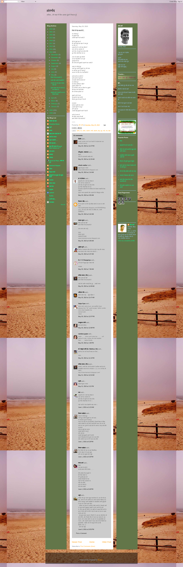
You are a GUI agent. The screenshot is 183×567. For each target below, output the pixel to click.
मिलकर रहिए (81, 201)
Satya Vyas (81, 303)
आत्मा (78, 131)
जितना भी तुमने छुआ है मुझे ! (127, 161)
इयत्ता (50, 130)
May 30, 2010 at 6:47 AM (86, 254)
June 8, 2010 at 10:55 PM (86, 529)
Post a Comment (81, 533)
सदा (79, 392)
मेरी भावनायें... (53, 143)
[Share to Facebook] (79, 128)
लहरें (50, 127)
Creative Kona (54, 124)
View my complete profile (126, 240)
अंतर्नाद (50, 10)
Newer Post (77, 542)
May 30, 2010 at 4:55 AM (86, 195)
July (52, 69)
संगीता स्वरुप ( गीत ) (83, 275)
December (55, 54)
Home (91, 542)
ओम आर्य (132, 225)
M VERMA (81, 178)
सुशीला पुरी (81, 247)
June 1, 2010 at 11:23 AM (86, 407)
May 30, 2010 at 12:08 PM (86, 328)
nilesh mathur (82, 165)
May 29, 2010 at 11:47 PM (86, 146)
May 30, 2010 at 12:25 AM (86, 159)
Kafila (51, 196)
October (54, 60)
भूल (101, 131)
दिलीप (79, 139)
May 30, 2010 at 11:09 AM (86, 286)
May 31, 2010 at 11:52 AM (86, 375)
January (54, 106)
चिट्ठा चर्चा (52, 172)
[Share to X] (77, 128)
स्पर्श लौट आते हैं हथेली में (57, 80)
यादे (104, 131)
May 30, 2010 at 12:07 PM (86, 316)
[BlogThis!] (75, 128)
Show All (63, 204)
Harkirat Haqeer (54, 165)
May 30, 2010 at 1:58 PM (86, 343)
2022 (51, 29)
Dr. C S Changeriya (84, 260)
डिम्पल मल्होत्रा (82, 413)
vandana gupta (83, 334)
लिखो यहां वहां (53, 121)
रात (106, 131)
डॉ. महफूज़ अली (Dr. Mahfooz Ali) (88, 349)
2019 (51, 38)
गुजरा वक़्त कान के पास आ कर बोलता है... (57, 88)
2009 (51, 110)
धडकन (88, 131)
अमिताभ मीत (81, 292)
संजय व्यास (52, 183)
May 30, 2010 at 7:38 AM (86, 269)
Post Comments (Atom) (87, 546)
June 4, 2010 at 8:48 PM (85, 489)
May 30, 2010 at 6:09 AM (86, 241)
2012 (51, 46)
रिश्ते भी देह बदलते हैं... (57, 77)
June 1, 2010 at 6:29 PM (85, 441)
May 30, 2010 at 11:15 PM (86, 358)
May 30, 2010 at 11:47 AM (86, 297)
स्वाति (79, 381)
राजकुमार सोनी (82, 322)
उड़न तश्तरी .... (53, 140)
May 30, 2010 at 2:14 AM (86, 172)
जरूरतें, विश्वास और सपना (127, 175)
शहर (109, 131)
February (54, 103)
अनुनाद (51, 189)
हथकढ (51, 154)
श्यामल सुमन (81, 220)
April (53, 98)
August (53, 66)
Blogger (100, 560)
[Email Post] (104, 125)
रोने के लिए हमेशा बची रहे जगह (128, 171)
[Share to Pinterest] (81, 128)
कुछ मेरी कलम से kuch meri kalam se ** (55, 147)
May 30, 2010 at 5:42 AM (86, 214)
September (55, 63)
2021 (51, 32)
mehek (51, 192)
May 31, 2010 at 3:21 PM (86, 386)
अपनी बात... (52, 199)
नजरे (92, 131)
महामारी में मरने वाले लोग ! (126, 145)
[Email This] (73, 128)
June (53, 72)
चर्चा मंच (51, 186)
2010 (51, 52)
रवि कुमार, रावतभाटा (83, 152)
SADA (51, 180)
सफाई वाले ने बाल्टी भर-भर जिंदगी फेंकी (58, 93)
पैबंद (121, 141)
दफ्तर (84, 131)
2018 (51, 40)
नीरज (50, 169)
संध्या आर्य (80, 463)
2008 (51, 113)
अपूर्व (79, 495)
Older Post (106, 542)
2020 (51, 35)
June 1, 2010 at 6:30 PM (85, 457)
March (53, 101)
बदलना (95, 131)
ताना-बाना (51, 151)
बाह (99, 131)
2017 (51, 43)
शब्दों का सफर (53, 137)
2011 (51, 49)
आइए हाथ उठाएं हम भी (55, 133)
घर (81, 131)
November (55, 57)
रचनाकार (51, 202)
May (52, 75)
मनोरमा (51, 157)
